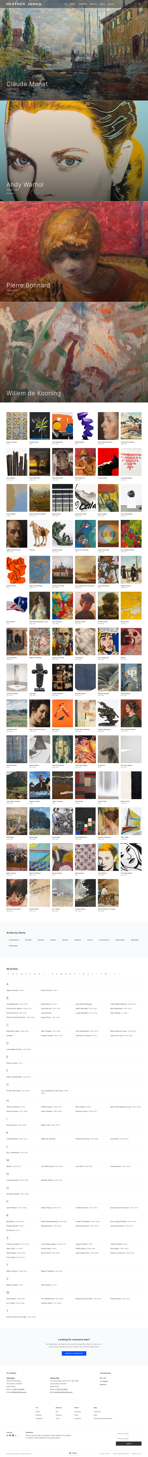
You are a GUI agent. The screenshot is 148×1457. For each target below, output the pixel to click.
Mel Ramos (15, 1221)
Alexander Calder (17, 1031)
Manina (13, 1166)
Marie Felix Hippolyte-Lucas (125, 1107)
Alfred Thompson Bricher (20, 1017)
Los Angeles (104, 1381)
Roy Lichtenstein (17, 1153)
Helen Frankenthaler (18, 1077)
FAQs (95, 1415)
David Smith (50, 1253)
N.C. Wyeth (15, 1303)
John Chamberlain (87, 1031)
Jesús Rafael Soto (87, 1253)
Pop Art (90, 940)
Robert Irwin (50, 1125)
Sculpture (78, 940)
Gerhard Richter (15, 1226)
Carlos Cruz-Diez (121, 1036)
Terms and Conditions (121, 1453)
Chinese (9, 1036)
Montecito (103, 1384)
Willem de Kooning (48, 1139)
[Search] (140, 4)
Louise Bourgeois (87, 1013)
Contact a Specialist (74, 1353)
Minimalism (135, 940)
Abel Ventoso (49, 1285)
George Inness (16, 1125)
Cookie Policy (136, 1453)
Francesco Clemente (86, 1036)
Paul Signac (119, 1248)
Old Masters (13, 946)
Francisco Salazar (17, 1244)
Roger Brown (50, 1017)
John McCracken (52, 1166)
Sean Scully (14, 1248)
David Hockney (16, 1111)
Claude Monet (120, 1166)
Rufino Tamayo (16, 1271)
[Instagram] (7, 1435)
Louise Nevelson (17, 1180)
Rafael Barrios (49, 1004)
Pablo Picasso (51, 1208)
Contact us (97, 1411)
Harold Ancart (49, 990)
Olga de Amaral (15, 990)
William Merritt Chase (123, 1031)
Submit (128, 1443)
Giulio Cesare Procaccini (124, 1208)
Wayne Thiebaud (52, 1271)
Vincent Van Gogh (17, 1091)
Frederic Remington (88, 1221)
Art (66, 4)
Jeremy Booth (46, 1013)
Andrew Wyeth (51, 1303)
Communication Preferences (103, 1418)
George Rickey (51, 1226)
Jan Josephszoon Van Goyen (55, 1092)
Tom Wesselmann (52, 1299)
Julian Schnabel (119, 1244)
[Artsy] (16, 1435)
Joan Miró (84, 1166)
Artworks (39, 1415)
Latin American (104, 940)
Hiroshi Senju (49, 1248)
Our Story (78, 1411)
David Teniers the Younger (21, 1317)
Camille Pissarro (86, 1208)
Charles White (120, 1299)
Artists (72, 4)
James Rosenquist (121, 1226)
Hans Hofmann (51, 1111)
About (102, 4)
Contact (111, 4)
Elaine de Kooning (87, 1139)
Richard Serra (85, 1248)
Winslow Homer (86, 1111)
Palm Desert (10, 1378)
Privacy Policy (105, 1453)
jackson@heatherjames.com (63, 1392)
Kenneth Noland (51, 1180)
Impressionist (120, 940)
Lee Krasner (119, 1139)
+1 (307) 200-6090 (61, 1389)
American (41, 940)
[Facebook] (10, 1435)
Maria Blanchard (121, 1008)
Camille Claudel (51, 1036)
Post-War (28, 940)
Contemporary (14, 940)
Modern (53, 940)
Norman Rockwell (87, 1226)
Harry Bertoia (50, 1008)
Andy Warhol (15, 1299)
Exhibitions (83, 4)
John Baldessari (17, 1004)
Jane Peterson (16, 1208)
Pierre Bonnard (16, 1013)
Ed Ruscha (13, 1230)
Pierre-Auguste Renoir (123, 1221)
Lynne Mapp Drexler (18, 1049)
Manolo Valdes (14, 1285)
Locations (78, 1418)
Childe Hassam (51, 1107)
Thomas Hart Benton (19, 1008)
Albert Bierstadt (86, 1008)
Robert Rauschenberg (54, 1221)
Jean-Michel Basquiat (84, 1004)
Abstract (65, 940)
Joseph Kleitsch (16, 1139)
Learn (57, 1418)
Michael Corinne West (88, 1299)
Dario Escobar (14, 1063)
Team (76, 1415)
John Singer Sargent (53, 1244)
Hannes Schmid (84, 1244)
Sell (57, 1411)
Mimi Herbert (84, 1107)
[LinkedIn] (13, 1435)
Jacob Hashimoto (16, 1107)
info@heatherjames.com (18, 1392)
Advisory (93, 4)
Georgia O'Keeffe (17, 1194)
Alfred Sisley (15, 1253)
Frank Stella (15, 1257)
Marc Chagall (50, 1031)
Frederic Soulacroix (122, 1253)
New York (103, 1378)
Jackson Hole (54, 1378)
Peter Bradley (119, 1013)
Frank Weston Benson (123, 1004)
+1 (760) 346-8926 (17, 1389)
